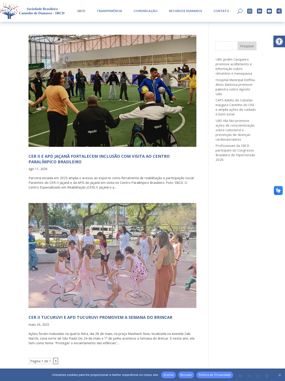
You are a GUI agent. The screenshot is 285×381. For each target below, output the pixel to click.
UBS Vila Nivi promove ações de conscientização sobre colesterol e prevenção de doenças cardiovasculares (235, 129)
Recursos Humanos (185, 11)
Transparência (109, 11)
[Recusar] (279, 375)
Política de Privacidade (215, 375)
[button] (279, 41)
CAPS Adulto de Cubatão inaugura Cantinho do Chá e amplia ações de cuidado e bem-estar (236, 107)
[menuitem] (80, 11)
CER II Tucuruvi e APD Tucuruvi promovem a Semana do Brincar (100, 317)
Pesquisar (247, 46)
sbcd (81, 11)
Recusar (186, 375)
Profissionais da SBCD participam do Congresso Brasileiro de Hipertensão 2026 (235, 152)
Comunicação (146, 11)
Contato (221, 11)
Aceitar (168, 375)
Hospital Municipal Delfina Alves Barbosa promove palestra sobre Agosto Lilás (235, 87)
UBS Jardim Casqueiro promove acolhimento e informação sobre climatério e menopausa (234, 66)
